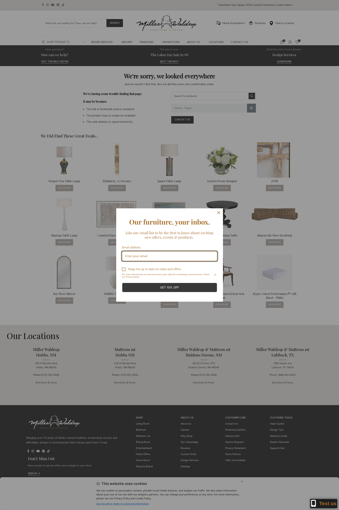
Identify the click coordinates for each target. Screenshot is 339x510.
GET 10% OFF (169, 287)
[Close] (218, 212)
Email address (131, 247)
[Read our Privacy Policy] (215, 275)
